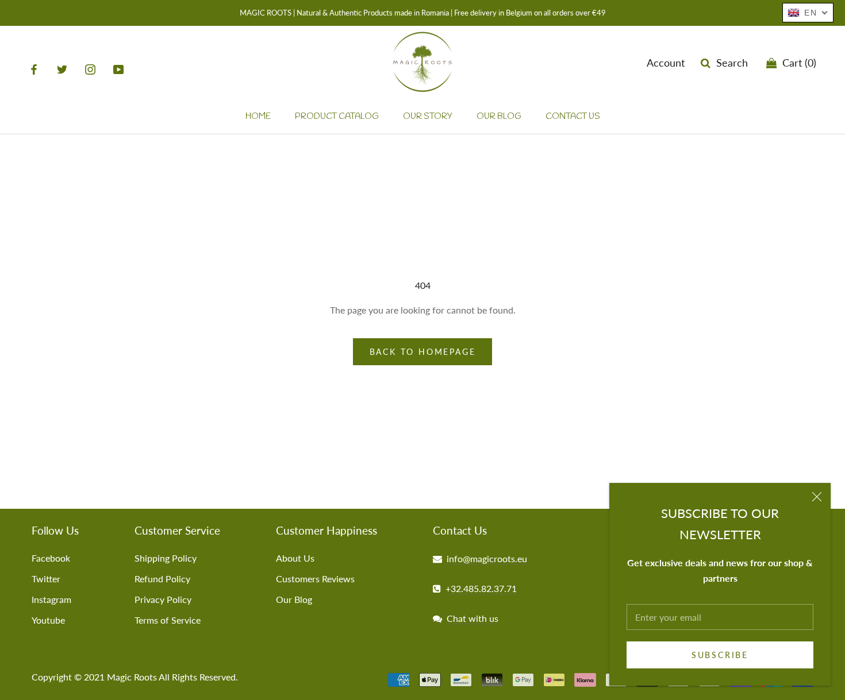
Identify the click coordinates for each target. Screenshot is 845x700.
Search (729, 63)
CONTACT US (573, 117)
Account (666, 63)
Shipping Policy (166, 557)
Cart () (796, 63)
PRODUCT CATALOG (337, 117)
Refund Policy (162, 578)
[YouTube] (118, 69)
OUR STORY (427, 117)
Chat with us (472, 618)
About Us (295, 557)
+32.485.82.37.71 (481, 588)
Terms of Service (168, 619)
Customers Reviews (315, 578)
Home (258, 117)
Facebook (51, 557)
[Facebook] (34, 69)
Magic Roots (132, 676)
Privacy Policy (163, 599)
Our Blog (294, 599)
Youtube (48, 619)
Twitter (46, 578)
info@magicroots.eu (487, 558)
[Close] (817, 497)
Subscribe (720, 655)
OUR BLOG (499, 117)
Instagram (51, 599)
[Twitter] (62, 69)
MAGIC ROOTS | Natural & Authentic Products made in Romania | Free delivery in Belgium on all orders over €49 (423, 12)
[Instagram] (90, 69)
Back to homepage (423, 352)
